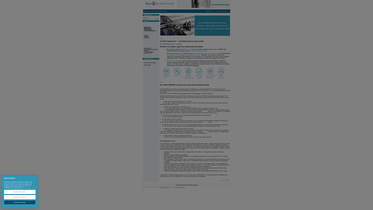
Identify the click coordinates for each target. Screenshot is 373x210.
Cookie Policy (28, 188)
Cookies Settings (19, 202)
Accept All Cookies (20, 192)
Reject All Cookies (20, 197)
